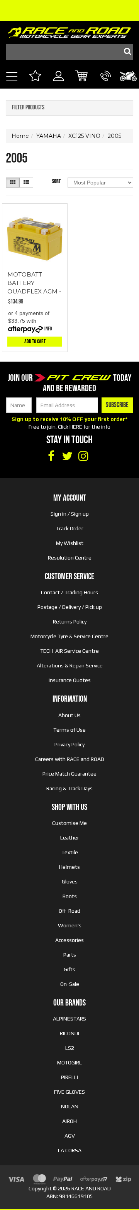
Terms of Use (69, 730)
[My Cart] (82, 77)
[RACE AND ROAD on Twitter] (67, 456)
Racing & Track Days (69, 788)
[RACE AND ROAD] (69, 31)
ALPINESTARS (69, 1019)
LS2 (69, 1048)
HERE (76, 427)
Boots (70, 896)
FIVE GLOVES (69, 1092)
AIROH (69, 1121)
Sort (56, 181)
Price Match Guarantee (69, 774)
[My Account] (58, 84)
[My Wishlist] (35, 77)
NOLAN (69, 1106)
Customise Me (69, 823)
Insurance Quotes (70, 680)
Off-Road (69, 911)
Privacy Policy (69, 744)
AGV (69, 1136)
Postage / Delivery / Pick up (69, 607)
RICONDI (69, 1033)
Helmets (69, 867)
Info (48, 328)
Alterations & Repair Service (70, 665)
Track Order (69, 528)
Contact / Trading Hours (69, 592)
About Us (69, 715)
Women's (69, 925)
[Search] (125, 52)
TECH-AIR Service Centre (69, 651)
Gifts (69, 969)
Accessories (69, 940)
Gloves (70, 881)
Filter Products (28, 107)
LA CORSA (69, 1150)
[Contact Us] (105, 84)
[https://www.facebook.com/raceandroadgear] (51, 456)
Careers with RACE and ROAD (69, 759)
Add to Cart (35, 341)
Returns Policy (69, 621)
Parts (69, 955)
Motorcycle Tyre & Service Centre (69, 636)
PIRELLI (69, 1077)
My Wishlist (69, 543)
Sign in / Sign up (70, 514)
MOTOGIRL (69, 1062)
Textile (69, 852)
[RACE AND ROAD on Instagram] (83, 456)
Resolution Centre (70, 558)
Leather (69, 838)
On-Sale (69, 984)
